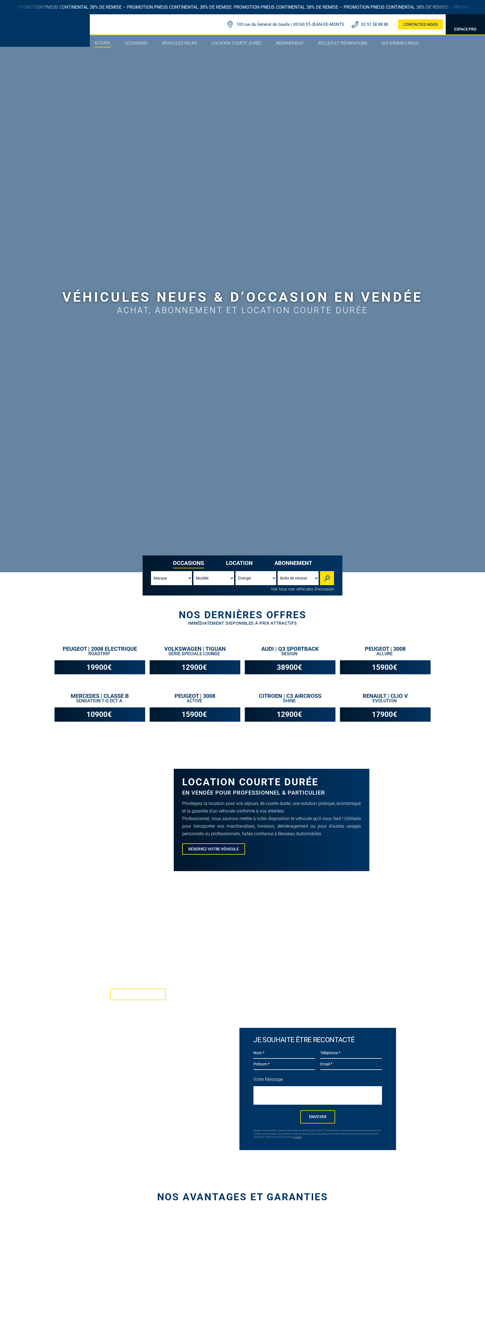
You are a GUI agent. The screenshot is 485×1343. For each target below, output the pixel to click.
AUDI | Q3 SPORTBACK (290, 649)
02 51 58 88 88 (374, 24)
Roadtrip (99, 653)
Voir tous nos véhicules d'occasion (302, 589)
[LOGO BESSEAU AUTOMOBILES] (45, 22)
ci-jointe (297, 1137)
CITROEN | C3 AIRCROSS (290, 696)
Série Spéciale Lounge (194, 653)
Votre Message (268, 1079)
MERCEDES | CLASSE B (100, 696)
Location (239, 563)
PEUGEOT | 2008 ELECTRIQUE (100, 649)
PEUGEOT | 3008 (385, 649)
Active (195, 700)
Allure (385, 653)
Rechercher (328, 578)
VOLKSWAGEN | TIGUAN (195, 649)
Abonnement (293, 563)
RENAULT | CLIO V (385, 696)
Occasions (188, 563)
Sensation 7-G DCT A (99, 700)
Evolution (385, 700)
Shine (290, 700)
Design (290, 653)
